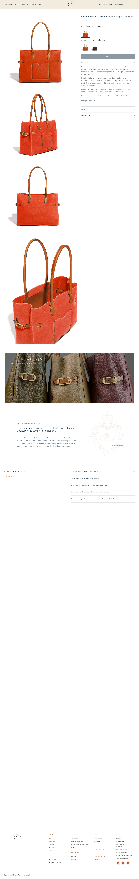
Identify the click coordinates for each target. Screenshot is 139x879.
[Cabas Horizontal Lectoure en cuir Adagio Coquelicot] (85, 47)
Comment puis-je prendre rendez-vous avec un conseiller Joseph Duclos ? (92, 499)
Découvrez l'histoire (117, 446)
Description (84, 63)
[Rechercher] (128, 4)
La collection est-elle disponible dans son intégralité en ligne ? (89, 485)
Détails (83, 109)
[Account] (130, 4)
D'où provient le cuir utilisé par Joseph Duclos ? (85, 478)
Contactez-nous (8, 477)
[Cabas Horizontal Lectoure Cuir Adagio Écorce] (95, 47)
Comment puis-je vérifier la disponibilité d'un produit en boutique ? (90, 492)
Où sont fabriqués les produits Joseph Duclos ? (84, 471)
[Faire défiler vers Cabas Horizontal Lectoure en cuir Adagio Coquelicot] (56, 871)
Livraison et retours (86, 115)
